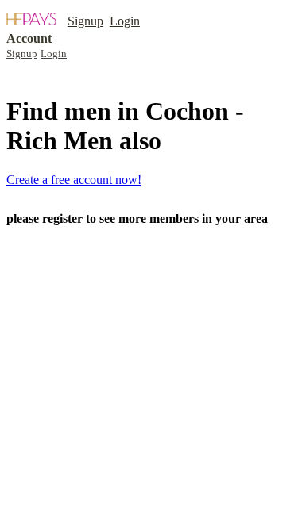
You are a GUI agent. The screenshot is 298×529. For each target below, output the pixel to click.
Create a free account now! (73, 179)
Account (29, 38)
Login (125, 21)
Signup (85, 21)
